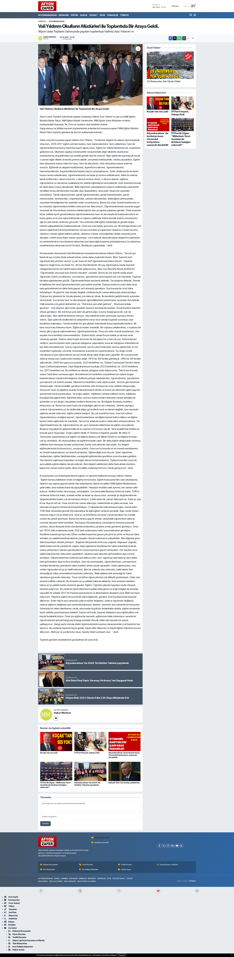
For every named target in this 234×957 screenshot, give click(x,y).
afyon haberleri (70, 881)
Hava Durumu (88, 865)
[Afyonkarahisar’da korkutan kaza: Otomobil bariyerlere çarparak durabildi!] (124, 741)
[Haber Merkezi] (46, 715)
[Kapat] (232, 955)
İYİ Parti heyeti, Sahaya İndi (86, 753)
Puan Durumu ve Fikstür (169, 865)
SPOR (102, 15)
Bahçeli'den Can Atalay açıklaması (124, 783)
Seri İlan (12, 912)
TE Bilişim (192, 881)
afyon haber (43, 881)
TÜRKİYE (124, 15)
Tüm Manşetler (49, 869)
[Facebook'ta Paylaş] (170, 38)
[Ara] (191, 15)
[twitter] (80, 891)
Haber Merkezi (62, 713)
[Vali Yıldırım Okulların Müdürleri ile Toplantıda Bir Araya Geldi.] (90, 74)
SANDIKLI (64, 878)
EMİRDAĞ (82, 878)
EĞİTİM (74, 15)
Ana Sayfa (13, 897)
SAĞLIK (83, 15)
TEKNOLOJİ (112, 15)
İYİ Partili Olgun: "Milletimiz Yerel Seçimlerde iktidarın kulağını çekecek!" (55, 785)
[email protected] (102, 838)
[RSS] (181, 846)
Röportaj (12, 916)
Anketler (12, 919)
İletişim (11, 925)
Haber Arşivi (126, 869)
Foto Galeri (14, 903)
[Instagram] (168, 846)
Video (11, 906)
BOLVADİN (73, 878)
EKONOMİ (64, 15)
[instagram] (119, 891)
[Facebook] (159, 846)
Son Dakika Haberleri (90, 869)
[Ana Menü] (194, 15)
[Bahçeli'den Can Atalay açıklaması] (124, 771)
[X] (164, 846)
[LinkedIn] (173, 846)
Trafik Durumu (126, 865)
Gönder (45, 824)
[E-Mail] (56, 718)
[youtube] (158, 891)
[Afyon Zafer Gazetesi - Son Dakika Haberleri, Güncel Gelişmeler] (47, 6)
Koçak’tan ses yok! (49, 753)
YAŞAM (129, 878)
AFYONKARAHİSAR (47, 15)
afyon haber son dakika (86, 881)
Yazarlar (12, 909)
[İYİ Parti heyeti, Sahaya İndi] (90, 741)
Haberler (42, 21)
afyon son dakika (55, 881)
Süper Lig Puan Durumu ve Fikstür (28, 940)
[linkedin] (197, 891)
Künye (11, 922)
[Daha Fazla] (184, 38)
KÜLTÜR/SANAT (119, 878)
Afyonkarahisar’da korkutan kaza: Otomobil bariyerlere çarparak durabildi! (124, 755)
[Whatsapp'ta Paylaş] (179, 38)
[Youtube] (177, 846)
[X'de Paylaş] (175, 38)
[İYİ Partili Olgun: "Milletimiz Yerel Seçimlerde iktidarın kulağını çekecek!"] (56, 771)
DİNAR (56, 878)
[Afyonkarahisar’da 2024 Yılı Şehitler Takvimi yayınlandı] (90, 771)
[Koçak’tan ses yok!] (56, 741)
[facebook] (41, 891)
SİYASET (93, 15)
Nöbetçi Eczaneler (50, 865)
